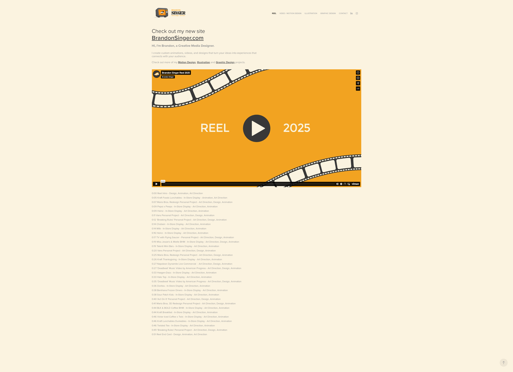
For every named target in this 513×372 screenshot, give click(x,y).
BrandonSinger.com (178, 38)
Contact (343, 13)
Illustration (311, 13)
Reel (274, 13)
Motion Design (187, 62)
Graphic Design (328, 13)
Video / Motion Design (290, 13)
